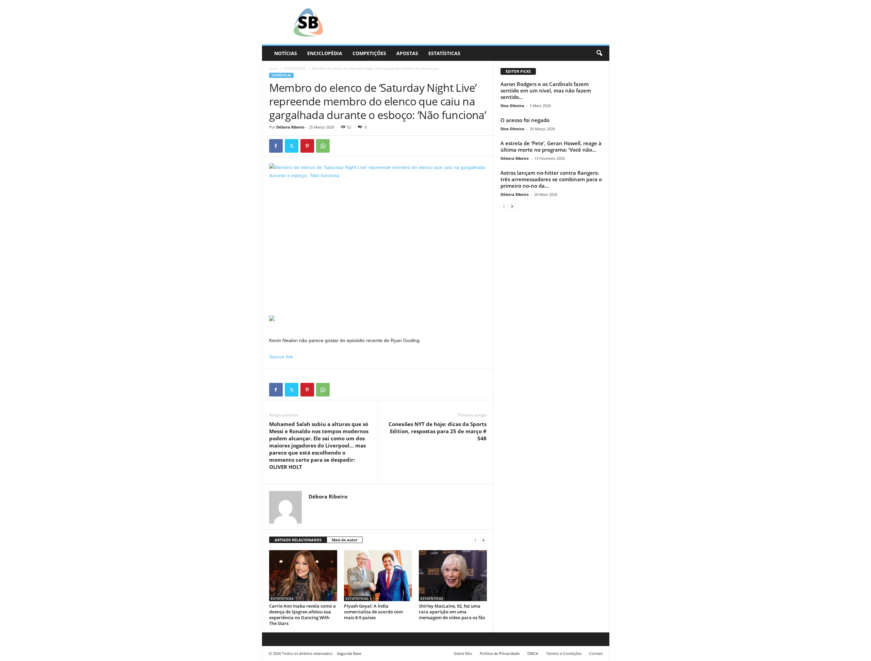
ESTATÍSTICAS (444, 53)
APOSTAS (407, 53)
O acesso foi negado (524, 120)
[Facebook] (276, 146)
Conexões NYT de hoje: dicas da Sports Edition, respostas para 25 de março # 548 (438, 431)
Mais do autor (345, 539)
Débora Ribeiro (290, 127)
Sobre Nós (463, 653)
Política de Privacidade (500, 653)
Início (273, 68)
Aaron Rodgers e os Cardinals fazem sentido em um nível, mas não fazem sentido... (545, 90)
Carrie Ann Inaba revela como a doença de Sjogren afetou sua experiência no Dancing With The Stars (302, 614)
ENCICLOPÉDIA (324, 53)
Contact (596, 653)
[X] (291, 146)
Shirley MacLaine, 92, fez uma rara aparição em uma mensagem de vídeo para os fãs (452, 612)
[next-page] (483, 540)
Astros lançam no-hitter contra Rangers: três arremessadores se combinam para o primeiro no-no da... (551, 179)
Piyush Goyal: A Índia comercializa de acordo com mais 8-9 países (373, 612)
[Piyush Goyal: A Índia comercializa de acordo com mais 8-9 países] (378, 575)
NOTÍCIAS (285, 53)
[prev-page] (475, 540)
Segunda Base (349, 653)
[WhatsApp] (323, 146)
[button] (599, 53)
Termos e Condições (563, 653)
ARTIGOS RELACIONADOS (298, 539)
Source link (281, 356)
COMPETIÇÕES (369, 53)
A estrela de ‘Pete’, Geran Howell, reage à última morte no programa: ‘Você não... (551, 146)
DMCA (532, 653)
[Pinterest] (307, 146)
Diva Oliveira (512, 105)
